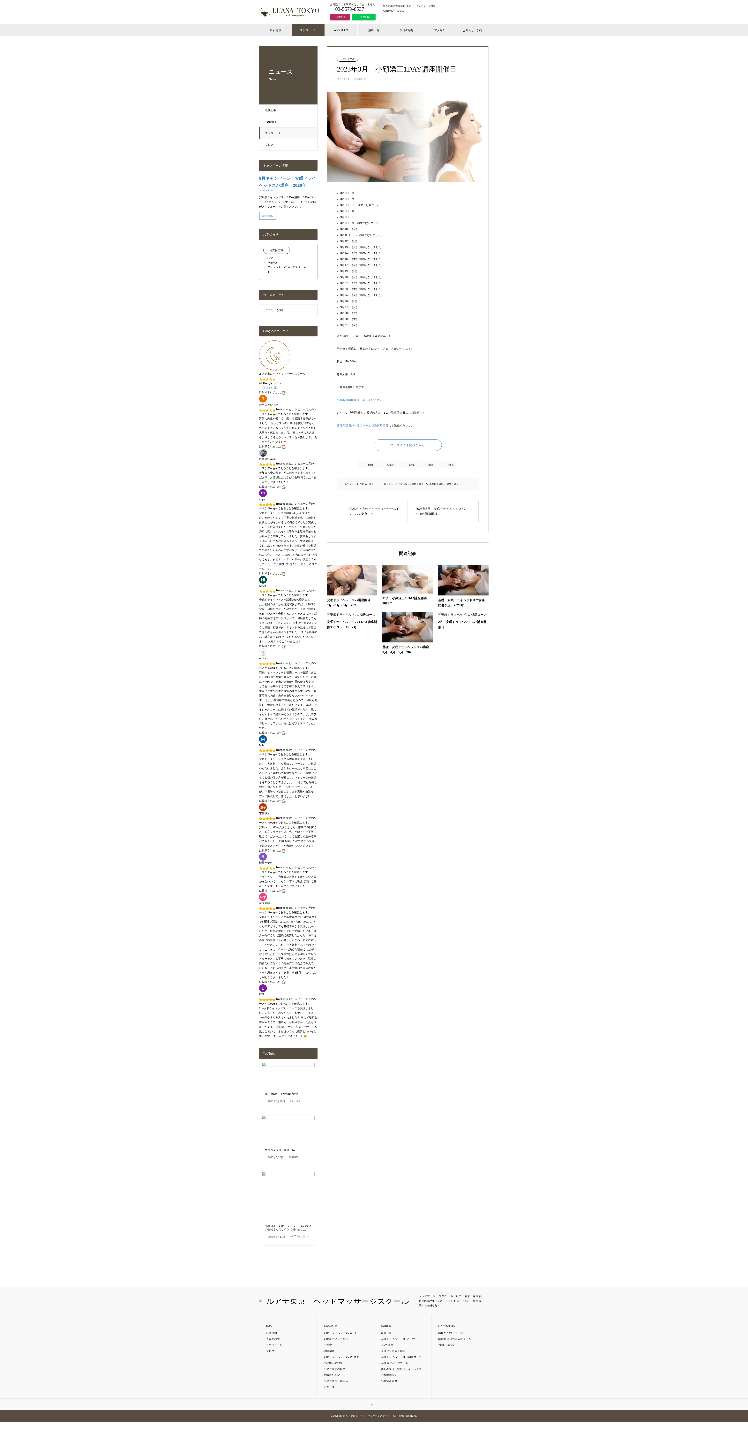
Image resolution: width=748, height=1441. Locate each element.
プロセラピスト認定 (393, 1351)
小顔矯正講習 (452, 484)
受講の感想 (407, 30)
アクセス (439, 30)
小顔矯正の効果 (333, 1363)
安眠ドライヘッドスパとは (340, 1333)
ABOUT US (341, 30)
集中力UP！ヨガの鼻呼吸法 (282, 1093)
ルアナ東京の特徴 (334, 1369)
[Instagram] (486, 1301)
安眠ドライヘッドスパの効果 (341, 1357)
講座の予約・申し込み (452, 1333)
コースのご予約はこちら (408, 445)
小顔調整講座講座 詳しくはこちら (360, 400)
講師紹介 (329, 1351)
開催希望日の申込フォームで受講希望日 (362, 425)
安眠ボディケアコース (394, 1363)
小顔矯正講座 (367, 484)
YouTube (270, 121)
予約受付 (340, 17)
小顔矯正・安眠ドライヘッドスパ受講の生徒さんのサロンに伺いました (288, 1227)
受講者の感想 (332, 1374)
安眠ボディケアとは (336, 1339)
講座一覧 (373, 30)
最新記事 (270, 110)
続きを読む (267, 215)
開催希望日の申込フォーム (454, 1339)
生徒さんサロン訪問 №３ (281, 1150)
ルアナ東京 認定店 (336, 1381)
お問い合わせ (446, 1344)
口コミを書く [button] (271, 387)
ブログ (269, 144)
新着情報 (275, 30)
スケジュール (308, 30)
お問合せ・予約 (472, 30)
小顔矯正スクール (418, 484)
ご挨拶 (328, 1344)
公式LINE (365, 17)
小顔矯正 (403, 484)
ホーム (374, 1404)
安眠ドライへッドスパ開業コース (401, 1357)
